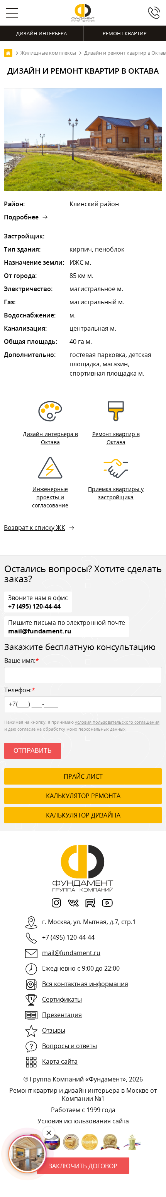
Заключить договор (83, 1166)
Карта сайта (60, 1061)
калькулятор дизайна (83, 815)
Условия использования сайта (83, 1121)
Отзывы (53, 1030)
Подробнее (21, 217)
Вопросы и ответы (69, 1046)
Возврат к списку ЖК (34, 527)
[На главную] (8, 53)
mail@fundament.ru (39, 631)
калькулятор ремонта (83, 796)
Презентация (62, 1015)
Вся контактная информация (85, 984)
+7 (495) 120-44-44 (34, 606)
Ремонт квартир (125, 33)
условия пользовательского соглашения (117, 722)
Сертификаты (62, 999)
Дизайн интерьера (41, 33)
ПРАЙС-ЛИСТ (83, 776)
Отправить (33, 750)
